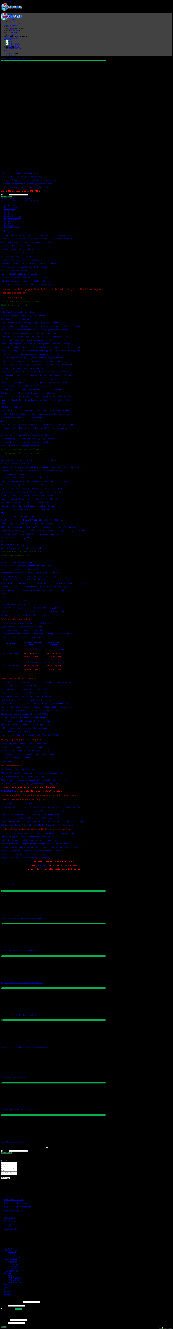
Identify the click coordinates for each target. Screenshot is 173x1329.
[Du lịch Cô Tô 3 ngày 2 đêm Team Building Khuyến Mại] (14, 1008)
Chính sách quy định (13, 1210)
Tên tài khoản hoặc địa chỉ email (12, 1302)
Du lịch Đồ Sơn (9, 212)
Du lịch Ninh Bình (13, 200)
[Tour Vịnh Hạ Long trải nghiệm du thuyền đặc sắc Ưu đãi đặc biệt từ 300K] (14, 1041)
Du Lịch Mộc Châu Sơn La (12, 218)
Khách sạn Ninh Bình (14, 45)
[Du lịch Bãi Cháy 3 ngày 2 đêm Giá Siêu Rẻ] (14, 1071)
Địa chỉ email (5, 1320)
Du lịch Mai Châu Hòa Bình (12, 216)
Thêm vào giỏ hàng (6, 196)
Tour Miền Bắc (12, 27)
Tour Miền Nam (13, 30)
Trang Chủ (8, 14)
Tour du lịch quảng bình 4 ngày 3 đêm (13, 1142)
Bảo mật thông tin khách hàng (18, 1207)
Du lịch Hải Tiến (9, 225)
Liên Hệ (6, 50)
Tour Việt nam (10, 1228)
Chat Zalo (7, 1289)
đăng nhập (10, 884)
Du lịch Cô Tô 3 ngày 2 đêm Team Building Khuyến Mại (18, 1015)
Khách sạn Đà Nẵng (14, 47)
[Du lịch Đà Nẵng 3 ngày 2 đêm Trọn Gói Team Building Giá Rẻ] (14, 912)
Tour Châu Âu (12, 20)
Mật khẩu (4, 1305)
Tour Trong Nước (10, 25)
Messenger (8, 1293)
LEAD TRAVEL (42, 865)
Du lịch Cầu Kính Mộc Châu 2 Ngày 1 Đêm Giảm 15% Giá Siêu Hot (22, 983)
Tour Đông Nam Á (14, 23)
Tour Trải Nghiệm (13, 36)
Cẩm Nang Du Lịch (11, 38)
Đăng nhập (18, 1309)
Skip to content (6, 2)
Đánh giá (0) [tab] (8, 232)
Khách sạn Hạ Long (14, 43)
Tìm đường (7, 1287)
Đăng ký (3, 1326)
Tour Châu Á (12, 18)
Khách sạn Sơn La (14, 41)
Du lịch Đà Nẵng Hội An (12, 227)
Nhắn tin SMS (8, 1295)
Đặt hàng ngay (5, 1178)
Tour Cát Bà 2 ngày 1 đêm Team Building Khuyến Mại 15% (19, 1110)
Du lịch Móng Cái (9, 214)
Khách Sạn (8, 39)
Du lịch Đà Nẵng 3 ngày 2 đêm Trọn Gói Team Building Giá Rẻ (21, 918)
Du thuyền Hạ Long (10, 207)
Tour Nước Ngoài (10, 16)
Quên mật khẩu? (6, 1312)
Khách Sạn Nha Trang (15, 48)
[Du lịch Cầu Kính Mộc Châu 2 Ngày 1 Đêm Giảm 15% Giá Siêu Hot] (14, 976)
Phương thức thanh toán (15, 1203)
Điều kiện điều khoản (14, 1199)
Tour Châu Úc (12, 21)
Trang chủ (4, 59)
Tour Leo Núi (12, 34)
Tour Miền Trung (13, 29)
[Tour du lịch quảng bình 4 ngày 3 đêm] (28, 1135)
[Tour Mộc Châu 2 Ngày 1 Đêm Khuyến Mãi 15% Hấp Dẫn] (14, 944)
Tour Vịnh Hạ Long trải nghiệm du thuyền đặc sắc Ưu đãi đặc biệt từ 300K (25, 1047)
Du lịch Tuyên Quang (11, 220)
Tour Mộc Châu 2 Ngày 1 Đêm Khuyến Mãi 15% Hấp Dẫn (19, 951)
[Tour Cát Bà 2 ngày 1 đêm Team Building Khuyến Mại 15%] (14, 1103)
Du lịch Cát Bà (9, 211)
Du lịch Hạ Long (9, 205)
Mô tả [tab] (6, 230)
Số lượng (6, 194)
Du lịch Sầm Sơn (9, 223)
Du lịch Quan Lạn (9, 209)
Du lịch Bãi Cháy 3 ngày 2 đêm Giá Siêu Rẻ (14, 1077)
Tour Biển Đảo (12, 32)
